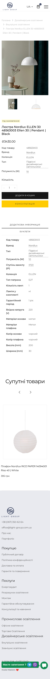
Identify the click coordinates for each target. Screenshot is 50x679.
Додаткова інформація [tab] (25, 224)
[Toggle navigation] (46, 6)
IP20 (31, 265)
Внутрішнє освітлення (18, 24)
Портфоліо (8, 538)
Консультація (25, 204)
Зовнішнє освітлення (14, 648)
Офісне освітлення (12, 625)
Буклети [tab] (25, 231)
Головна (6, 20)
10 (27, 171)
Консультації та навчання (16, 609)
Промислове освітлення (21, 619)
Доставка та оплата (13, 565)
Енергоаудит (9, 587)
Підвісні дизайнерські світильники (34, 164)
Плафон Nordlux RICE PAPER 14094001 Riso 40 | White (24, 468)
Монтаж (6, 598)
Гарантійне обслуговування (18, 603)
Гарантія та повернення (16, 571)
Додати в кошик (25, 195)
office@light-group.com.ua (17, 527)
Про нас (6, 533)
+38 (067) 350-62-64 (12, 522)
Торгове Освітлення (13, 631)
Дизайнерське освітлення (29, 20)
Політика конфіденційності (17, 560)
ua (28, 6)
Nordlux (30, 152)
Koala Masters (8, 670)
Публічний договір (12, 554)
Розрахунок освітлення (15, 592)
